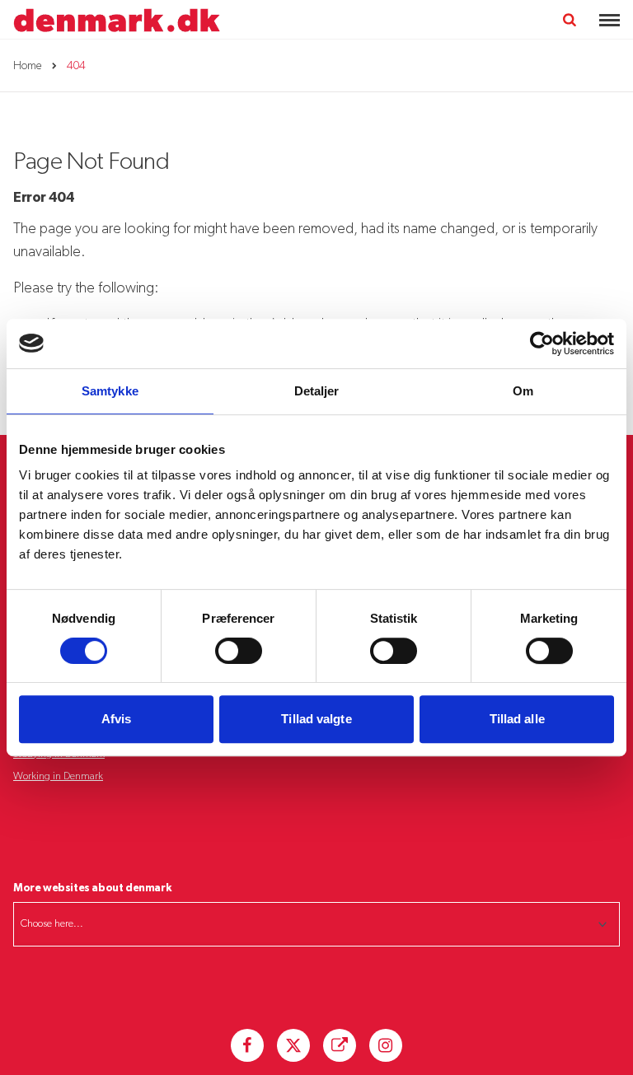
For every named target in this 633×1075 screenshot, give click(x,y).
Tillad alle (517, 719)
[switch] (238, 651)
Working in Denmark (58, 776)
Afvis (116, 719)
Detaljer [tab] (317, 391)
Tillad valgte (316, 719)
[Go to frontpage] (117, 20)
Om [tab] (523, 391)
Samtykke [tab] (110, 391)
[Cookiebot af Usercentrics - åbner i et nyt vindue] (542, 343)
